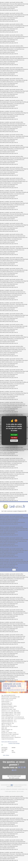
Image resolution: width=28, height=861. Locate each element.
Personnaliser (14, 440)
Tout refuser (14, 437)
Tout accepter (14, 435)
